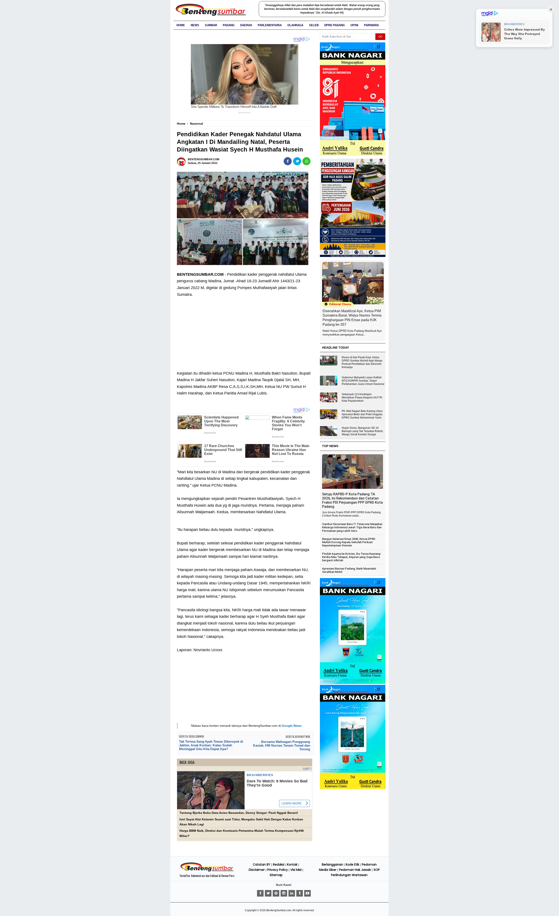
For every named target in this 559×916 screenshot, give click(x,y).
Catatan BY (261, 864)
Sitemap (276, 875)
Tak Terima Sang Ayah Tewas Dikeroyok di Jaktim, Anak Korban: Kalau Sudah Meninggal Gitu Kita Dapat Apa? (211, 745)
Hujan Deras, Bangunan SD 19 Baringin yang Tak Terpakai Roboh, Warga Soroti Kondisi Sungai (362, 431)
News (195, 25)
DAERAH (246, 25)
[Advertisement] (244, 330)
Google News (292, 725)
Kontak (292, 864)
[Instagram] (284, 893)
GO (380, 36)
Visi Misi (296, 870)
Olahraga (295, 25)
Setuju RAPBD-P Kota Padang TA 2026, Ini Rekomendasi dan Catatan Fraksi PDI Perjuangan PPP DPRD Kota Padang (352, 500)
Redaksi (278, 864)
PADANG (229, 25)
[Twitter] (268, 893)
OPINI (354, 25)
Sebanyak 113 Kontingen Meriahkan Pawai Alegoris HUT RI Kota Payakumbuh (362, 397)
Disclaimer (257, 870)
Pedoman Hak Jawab (355, 870)
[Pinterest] (276, 893)
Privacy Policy (277, 870)
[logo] (207, 871)
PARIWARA (371, 25)
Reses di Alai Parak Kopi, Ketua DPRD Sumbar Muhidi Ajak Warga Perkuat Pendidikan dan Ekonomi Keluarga (362, 362)
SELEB (314, 25)
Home (180, 25)
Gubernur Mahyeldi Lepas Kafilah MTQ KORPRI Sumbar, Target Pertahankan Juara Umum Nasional (363, 381)
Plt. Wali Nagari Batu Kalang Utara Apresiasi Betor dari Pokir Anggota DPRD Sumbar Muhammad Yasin (362, 414)
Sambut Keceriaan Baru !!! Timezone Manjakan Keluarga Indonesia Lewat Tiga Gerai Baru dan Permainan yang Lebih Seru (352, 527)
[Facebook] (260, 893)
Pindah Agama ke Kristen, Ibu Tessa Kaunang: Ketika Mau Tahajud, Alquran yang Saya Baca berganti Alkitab (351, 557)
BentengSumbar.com (278, 910)
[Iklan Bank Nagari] (352, 683)
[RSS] (307, 893)
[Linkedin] (291, 893)
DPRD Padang (334, 25)
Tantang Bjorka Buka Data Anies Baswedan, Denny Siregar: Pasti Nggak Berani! (238, 812)
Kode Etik (352, 864)
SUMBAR (211, 25)
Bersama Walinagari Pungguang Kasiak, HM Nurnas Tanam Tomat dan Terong (281, 745)
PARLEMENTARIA (270, 25)
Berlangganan (332, 864)
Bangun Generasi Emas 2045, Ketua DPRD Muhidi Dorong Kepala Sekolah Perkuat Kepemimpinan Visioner (348, 542)
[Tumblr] (299, 893)
